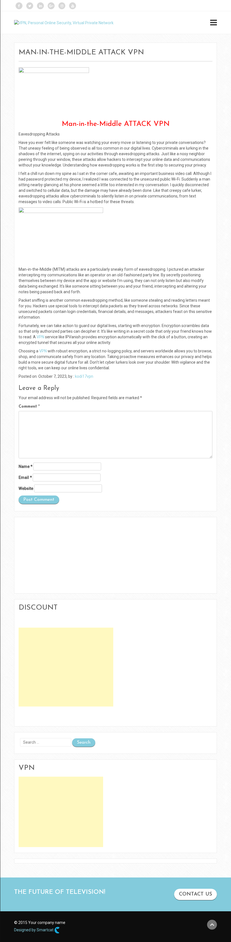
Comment (29, 407)
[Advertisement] (66, 667)
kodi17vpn (84, 376)
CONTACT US (195, 894)
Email (25, 477)
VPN (40, 337)
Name (25, 466)
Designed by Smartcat (34, 929)
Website (26, 488)
